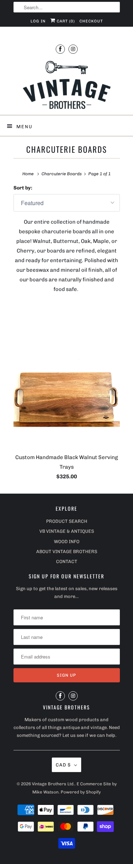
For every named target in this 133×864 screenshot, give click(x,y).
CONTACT (66, 561)
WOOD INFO (66, 541)
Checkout (91, 21)
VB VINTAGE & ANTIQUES (66, 531)
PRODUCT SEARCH (66, 521)
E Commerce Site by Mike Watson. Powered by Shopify (74, 787)
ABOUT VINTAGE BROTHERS (66, 551)
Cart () (65, 21)
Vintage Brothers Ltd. (53, 783)
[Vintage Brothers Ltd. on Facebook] (60, 49)
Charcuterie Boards (66, 149)
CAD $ (63, 764)
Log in (38, 21)
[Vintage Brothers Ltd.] (66, 85)
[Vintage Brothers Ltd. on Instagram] (73, 49)
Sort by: (22, 188)
